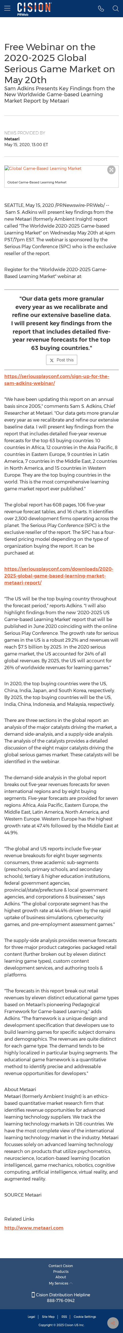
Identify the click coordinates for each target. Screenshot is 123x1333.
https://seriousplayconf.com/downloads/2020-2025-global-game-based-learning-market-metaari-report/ (58, 576)
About (60, 1277)
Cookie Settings (85, 1317)
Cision (69, 1325)
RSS (64, 1317)
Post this (65, 360)
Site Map (48, 1317)
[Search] (115, 8)
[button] (61, 168)
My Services (59, 1283)
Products (61, 1271)
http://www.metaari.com (34, 1228)
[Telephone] (101, 8)
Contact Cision (61, 1266)
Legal (31, 1317)
